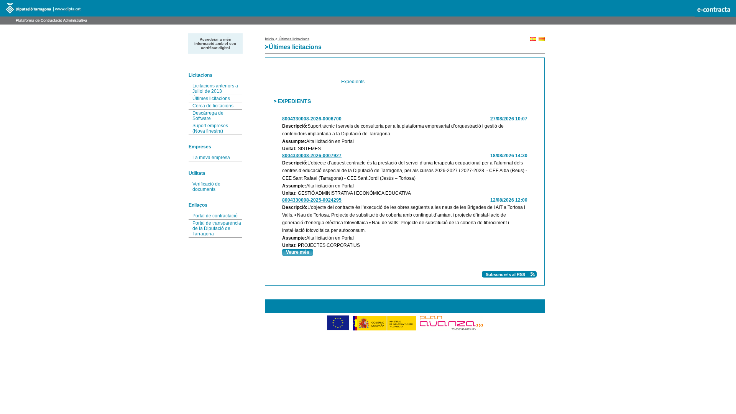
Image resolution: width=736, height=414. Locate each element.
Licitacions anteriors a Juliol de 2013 (215, 88)
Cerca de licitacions (212, 105)
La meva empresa (211, 157)
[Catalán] (542, 40)
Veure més (297, 252)
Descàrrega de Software (207, 115)
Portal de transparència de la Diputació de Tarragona (216, 228)
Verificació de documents (206, 186)
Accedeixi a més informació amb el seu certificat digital (215, 43)
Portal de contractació (215, 216)
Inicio (270, 39)
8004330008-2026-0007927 (312, 155)
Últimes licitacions (211, 98)
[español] (533, 40)
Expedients (353, 81)
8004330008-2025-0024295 (312, 200)
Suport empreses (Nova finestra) (210, 128)
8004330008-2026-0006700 (312, 119)
